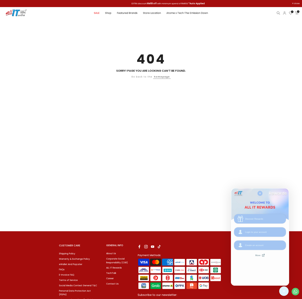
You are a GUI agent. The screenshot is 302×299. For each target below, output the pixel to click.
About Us (111, 253)
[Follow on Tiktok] (159, 246)
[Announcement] (151, 4)
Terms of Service (68, 280)
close (7, 4)
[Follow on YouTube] (152, 246)
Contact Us (112, 283)
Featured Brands (127, 13)
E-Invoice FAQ (66, 274)
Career (110, 278)
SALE (97, 13)
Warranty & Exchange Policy (74, 258)
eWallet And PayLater (70, 264)
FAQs (61, 269)
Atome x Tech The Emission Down (187, 13)
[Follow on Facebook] (139, 246)
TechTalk (111, 273)
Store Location (152, 13)
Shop (108, 13)
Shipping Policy (67, 253)
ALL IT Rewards (114, 267)
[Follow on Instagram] (146, 246)
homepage (162, 76)
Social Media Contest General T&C (78, 285)
